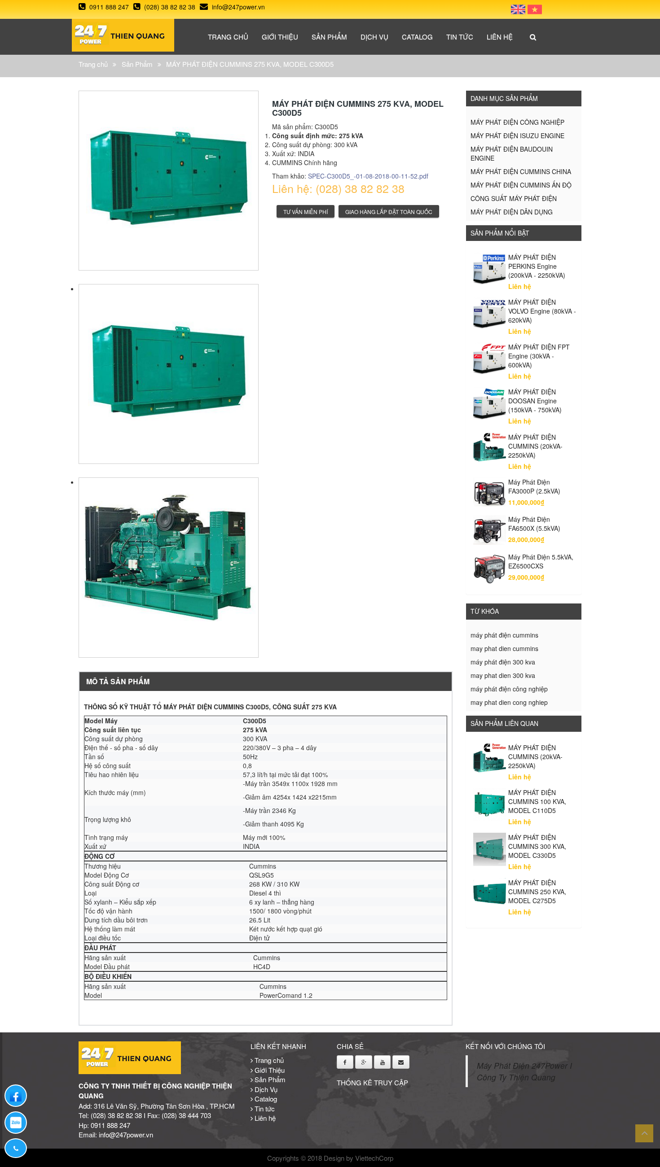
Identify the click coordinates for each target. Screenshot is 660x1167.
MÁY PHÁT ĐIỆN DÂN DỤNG (512, 211)
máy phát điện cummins (504, 634)
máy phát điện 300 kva (503, 661)
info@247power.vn (237, 6)
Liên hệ (500, 36)
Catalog (417, 36)
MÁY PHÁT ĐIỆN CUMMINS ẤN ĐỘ (521, 184)
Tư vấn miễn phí (305, 211)
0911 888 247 (108, 6)
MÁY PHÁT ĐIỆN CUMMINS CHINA (521, 171)
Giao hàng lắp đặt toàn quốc (388, 211)
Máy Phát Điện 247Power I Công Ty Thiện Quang (524, 1071)
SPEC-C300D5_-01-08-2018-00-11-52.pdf (368, 175)
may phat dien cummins (504, 648)
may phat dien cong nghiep (509, 702)
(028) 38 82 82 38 (168, 6)
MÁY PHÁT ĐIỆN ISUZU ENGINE (517, 135)
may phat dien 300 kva (503, 675)
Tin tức (459, 36)
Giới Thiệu (280, 36)
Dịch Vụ (374, 36)
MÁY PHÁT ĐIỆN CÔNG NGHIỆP (517, 122)
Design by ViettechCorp (358, 1158)
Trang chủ (228, 36)
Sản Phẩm (329, 36)
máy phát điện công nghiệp (509, 688)
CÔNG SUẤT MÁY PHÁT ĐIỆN (514, 198)
